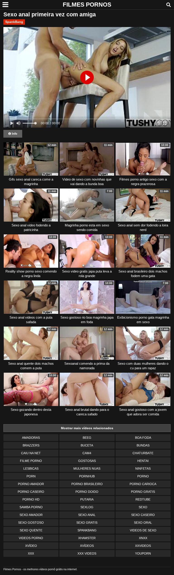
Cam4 (86, 453)
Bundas (143, 445)
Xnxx (143, 538)
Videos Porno (31, 538)
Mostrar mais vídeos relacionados (87, 428)
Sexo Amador (31, 515)
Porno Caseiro (31, 491)
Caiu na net (31, 453)
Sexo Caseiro (143, 515)
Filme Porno (31, 461)
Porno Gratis (143, 491)
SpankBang (14, 22)
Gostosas (87, 461)
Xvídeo (31, 546)
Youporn (143, 553)
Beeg (87, 437)
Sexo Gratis (86, 522)
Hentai (143, 461)
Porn (31, 476)
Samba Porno (31, 507)
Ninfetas (143, 468)
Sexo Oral (143, 522)
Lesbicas (31, 468)
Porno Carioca (143, 484)
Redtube (142, 499)
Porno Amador (31, 484)
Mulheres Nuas (86, 468)
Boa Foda (143, 437)
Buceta (87, 445)
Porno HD (30, 499)
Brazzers (31, 445)
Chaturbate (143, 453)
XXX (31, 553)
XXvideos (143, 546)
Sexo (143, 507)
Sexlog (86, 507)
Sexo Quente (31, 530)
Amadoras (31, 437)
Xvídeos (87, 546)
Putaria (87, 499)
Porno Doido (86, 491)
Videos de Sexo (143, 530)
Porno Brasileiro (87, 484)
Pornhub (87, 476)
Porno (143, 476)
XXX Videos (86, 553)
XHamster (87, 538)
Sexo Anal (87, 515)
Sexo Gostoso (31, 522)
